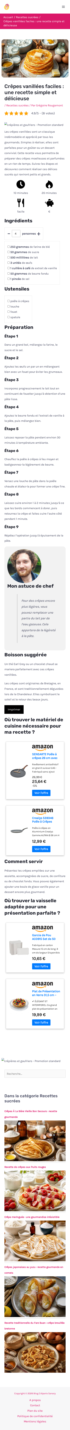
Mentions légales (35, 1421)
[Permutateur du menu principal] (63, 7)
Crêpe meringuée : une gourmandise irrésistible (31, 1217)
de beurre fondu (29, 273)
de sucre (24, 252)
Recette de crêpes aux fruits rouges (25, 1166)
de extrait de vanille (33, 268)
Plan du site (35, 1410)
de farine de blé (30, 246)
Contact (35, 1405)
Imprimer (14, 709)
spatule (15, 317)
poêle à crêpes (19, 301)
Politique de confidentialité (35, 1416)
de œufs (21, 262)
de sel (19, 279)
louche (14, 306)
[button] (33, 124)
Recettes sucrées (17, 105)
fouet (13, 311)
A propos (35, 1400)
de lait (24, 257)
